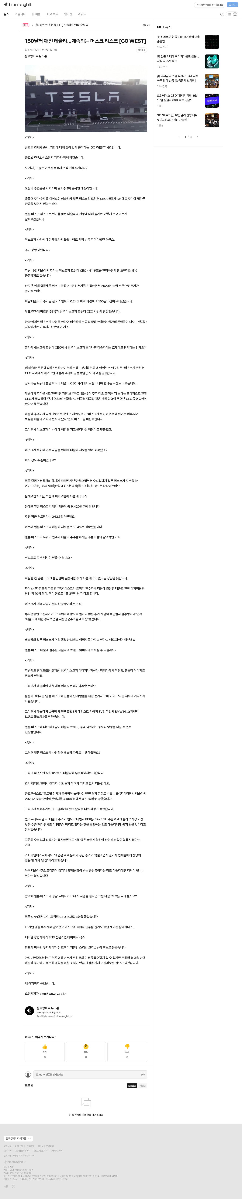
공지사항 (7, 1146)
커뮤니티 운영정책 (46, 1146)
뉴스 (6, 14)
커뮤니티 (20, 14)
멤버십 (68, 14)
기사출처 (141, 50)
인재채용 (30, 1146)
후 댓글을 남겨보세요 (49, 1074)
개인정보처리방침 (22, 1151)
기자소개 (19, 1146)
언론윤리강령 (56, 1151)
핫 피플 (36, 14)
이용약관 (7, 1151)
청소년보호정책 (40, 1151)
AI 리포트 (52, 14)
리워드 (82, 14)
